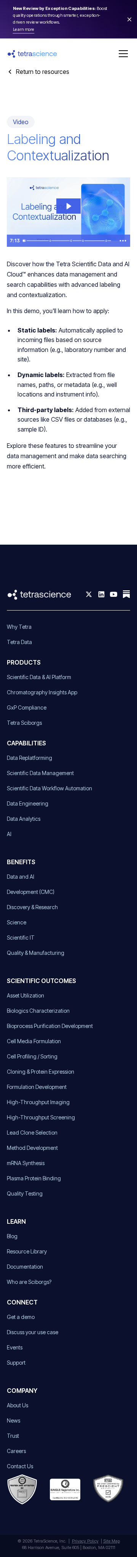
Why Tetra (19, 626)
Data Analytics (23, 818)
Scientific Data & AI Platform (39, 677)
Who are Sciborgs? (29, 1282)
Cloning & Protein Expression (40, 1071)
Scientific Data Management (40, 773)
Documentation (25, 1266)
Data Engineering (27, 803)
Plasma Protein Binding (34, 1178)
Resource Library (27, 1251)
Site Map (111, 1541)
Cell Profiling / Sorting (32, 1056)
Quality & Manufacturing (35, 953)
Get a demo (21, 1317)
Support (16, 1362)
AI (9, 834)
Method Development (32, 1148)
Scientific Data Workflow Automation (49, 788)
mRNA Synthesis (26, 1163)
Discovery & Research (32, 907)
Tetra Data (19, 642)
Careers (16, 1451)
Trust (13, 1435)
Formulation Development (37, 1087)
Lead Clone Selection (32, 1132)
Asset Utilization (25, 995)
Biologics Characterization (38, 1010)
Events (14, 1347)
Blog (12, 1236)
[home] (32, 54)
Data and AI (20, 876)
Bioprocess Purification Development (50, 1026)
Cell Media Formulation (34, 1041)
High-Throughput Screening (41, 1117)
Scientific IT (21, 937)
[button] (121, 54)
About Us (17, 1405)
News (13, 1420)
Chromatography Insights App (42, 692)
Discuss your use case (32, 1332)
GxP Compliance (26, 707)
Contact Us (20, 1466)
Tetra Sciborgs (24, 722)
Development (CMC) (30, 892)
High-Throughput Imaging (38, 1102)
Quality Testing (25, 1193)
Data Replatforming (29, 758)
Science (16, 922)
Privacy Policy (85, 1541)
